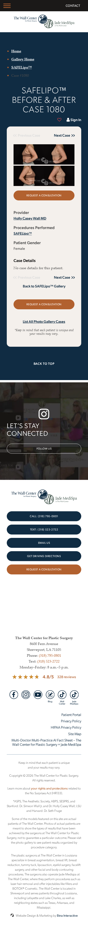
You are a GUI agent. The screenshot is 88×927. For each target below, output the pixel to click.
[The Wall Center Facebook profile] (13, 694)
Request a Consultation (44, 195)
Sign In (75, 119)
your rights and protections (49, 788)
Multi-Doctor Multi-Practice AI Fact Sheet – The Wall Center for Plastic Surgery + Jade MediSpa (46, 742)
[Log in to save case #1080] (59, 120)
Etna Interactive (67, 915)
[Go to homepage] (44, 22)
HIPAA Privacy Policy (66, 727)
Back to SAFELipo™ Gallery (44, 286)
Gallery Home (22, 59)
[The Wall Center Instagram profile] (25, 694)
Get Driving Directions (44, 556)
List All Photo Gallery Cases (44, 321)
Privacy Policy (71, 720)
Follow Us (44, 448)
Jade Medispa (74, 702)
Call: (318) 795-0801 (44, 516)
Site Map (74, 733)
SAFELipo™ (21, 67)
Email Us (44, 542)
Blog (50, 701)
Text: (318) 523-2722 (44, 529)
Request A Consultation (44, 569)
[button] (61, 135)
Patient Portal (71, 714)
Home (16, 50)
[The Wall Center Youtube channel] (38, 694)
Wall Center (62, 702)
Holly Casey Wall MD (30, 218)
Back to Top (44, 363)
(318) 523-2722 (48, 661)
